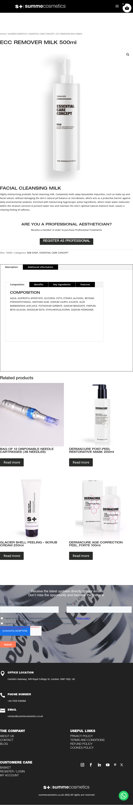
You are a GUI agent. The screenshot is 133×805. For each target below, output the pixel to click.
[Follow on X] (121, 764)
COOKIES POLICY (82, 748)
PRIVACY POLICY (81, 736)
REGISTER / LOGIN (12, 771)
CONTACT (6, 740)
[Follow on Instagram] (82, 764)
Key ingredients (62, 284)
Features (85, 284)
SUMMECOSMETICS (17, 33)
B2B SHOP (32, 252)
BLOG (4, 744)
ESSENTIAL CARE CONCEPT (41, 33)
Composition (17, 284)
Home (3, 33)
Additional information (40, 267)
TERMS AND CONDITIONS (87, 740)
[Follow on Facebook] (90, 764)
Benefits (38, 284)
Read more (12, 462)
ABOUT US (7, 736)
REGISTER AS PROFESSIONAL (66, 241)
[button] (128, 54)
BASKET (5, 767)
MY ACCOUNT (9, 775)
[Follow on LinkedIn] (99, 764)
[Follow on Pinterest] (115, 764)
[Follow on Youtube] (107, 764)
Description (11, 267)
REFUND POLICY (81, 744)
